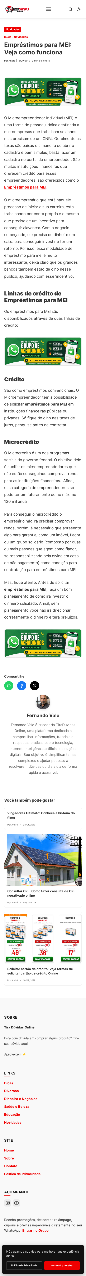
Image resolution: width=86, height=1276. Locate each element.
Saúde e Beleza (16, 1106)
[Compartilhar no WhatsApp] (8, 685)
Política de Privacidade (22, 1174)
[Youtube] (16, 1203)
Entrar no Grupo (35, 1230)
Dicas (8, 1083)
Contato (10, 1166)
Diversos (11, 1091)
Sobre (9, 1158)
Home (9, 1150)
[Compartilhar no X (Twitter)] (34, 685)
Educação (12, 1114)
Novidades (13, 29)
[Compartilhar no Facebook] (21, 685)
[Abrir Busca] (70, 9)
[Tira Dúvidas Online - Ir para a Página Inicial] (17, 9)
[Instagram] (7, 1203)
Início (7, 37)
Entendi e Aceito (62, 1265)
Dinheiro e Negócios (20, 1099)
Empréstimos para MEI (25, 187)
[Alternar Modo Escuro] (79, 9)
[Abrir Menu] (49, 9)
